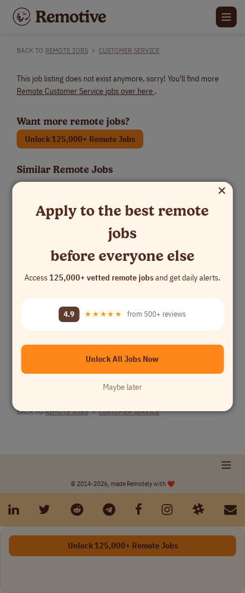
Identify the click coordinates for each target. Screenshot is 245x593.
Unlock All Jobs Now (122, 359)
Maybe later (122, 386)
